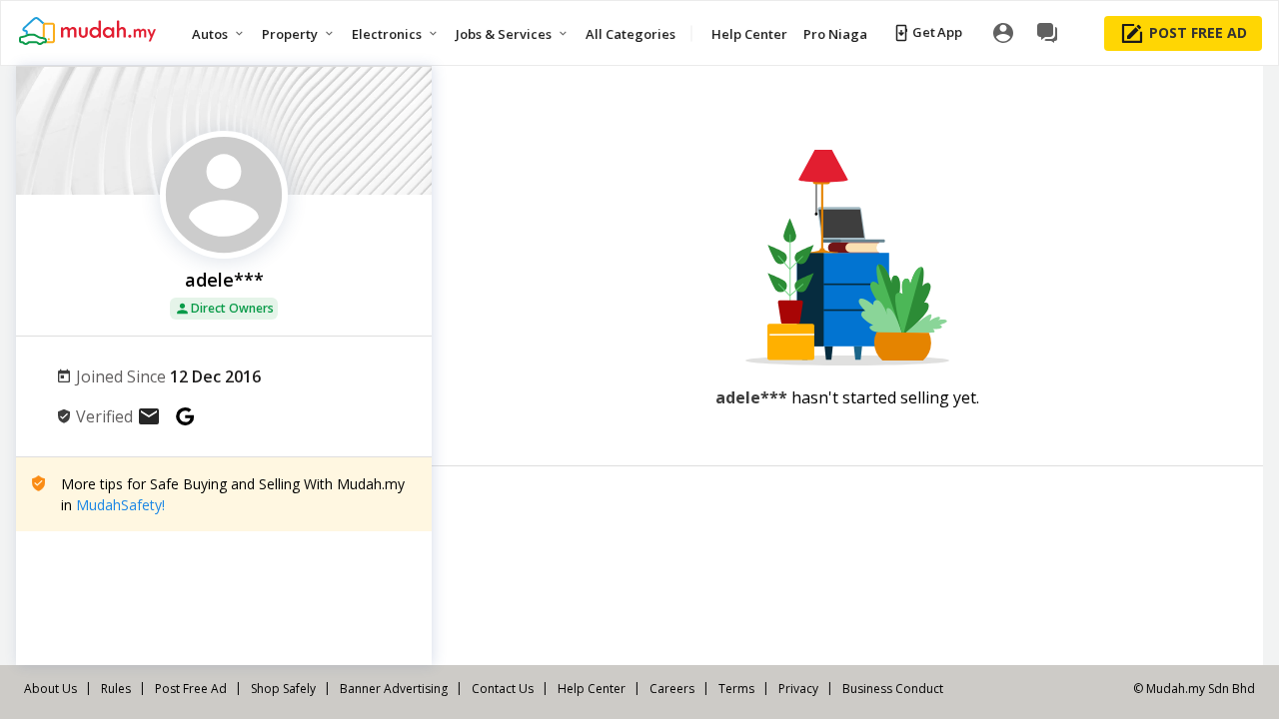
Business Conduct (892, 688)
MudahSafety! (120, 504)
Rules (116, 688)
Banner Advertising (394, 688)
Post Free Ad (191, 688)
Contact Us (503, 688)
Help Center (592, 688)
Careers (671, 688)
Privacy (798, 688)
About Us (50, 688)
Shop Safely (283, 688)
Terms (736, 688)
